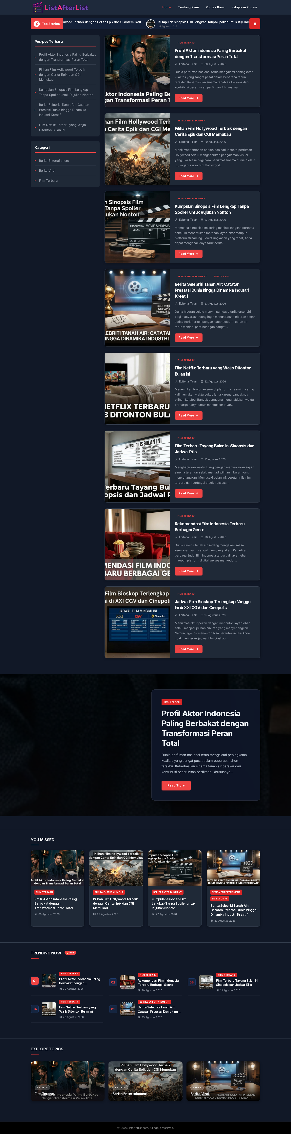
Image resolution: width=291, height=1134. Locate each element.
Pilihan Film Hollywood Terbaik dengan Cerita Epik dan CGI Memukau (62, 75)
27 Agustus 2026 (166, 914)
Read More (186, 98)
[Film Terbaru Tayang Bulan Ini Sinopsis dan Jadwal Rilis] (224, 982)
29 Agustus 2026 (107, 914)
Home (166, 7)
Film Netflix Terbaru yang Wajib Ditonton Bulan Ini (62, 127)
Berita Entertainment (54, 161)
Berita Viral (47, 171)
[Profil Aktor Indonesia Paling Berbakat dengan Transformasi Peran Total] (57, 868)
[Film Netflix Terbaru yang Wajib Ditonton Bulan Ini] (67, 1009)
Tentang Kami (188, 7)
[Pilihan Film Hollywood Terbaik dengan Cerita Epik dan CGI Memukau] (116, 868)
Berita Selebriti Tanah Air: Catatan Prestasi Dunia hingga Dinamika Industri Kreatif (64, 110)
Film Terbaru (48, 181)
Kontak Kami (215, 7)
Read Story (176, 785)
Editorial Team (188, 64)
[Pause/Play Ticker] (254, 23)
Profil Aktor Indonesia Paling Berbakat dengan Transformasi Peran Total (67, 57)
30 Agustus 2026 (49, 914)
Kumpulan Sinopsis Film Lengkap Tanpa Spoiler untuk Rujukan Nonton (140, 22)
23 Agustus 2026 (225, 920)
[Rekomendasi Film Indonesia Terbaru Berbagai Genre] (145, 982)
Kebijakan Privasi (244, 7)
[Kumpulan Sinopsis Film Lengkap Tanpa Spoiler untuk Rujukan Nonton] (175, 868)
